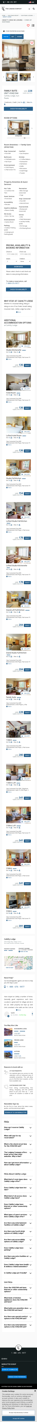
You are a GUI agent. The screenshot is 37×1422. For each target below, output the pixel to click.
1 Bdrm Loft (11, 783)
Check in (9, 252)
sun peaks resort (13, 15)
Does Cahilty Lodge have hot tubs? (15, 1189)
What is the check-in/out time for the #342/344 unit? (15, 1145)
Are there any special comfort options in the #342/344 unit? (16, 1317)
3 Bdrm (9, 911)
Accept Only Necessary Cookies (18, 1412)
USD (32, 2)
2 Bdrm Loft (11, 826)
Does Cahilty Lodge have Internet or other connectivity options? (15, 1206)
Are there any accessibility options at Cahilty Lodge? (14, 1241)
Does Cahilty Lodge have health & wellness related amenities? (16, 1266)
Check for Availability (18, 109)
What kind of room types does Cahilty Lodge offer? (15, 1180)
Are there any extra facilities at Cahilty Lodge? (16, 1257)
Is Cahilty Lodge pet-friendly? (15, 1273)
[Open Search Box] (34, 9)
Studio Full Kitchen (13, 478)
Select (27, 365)
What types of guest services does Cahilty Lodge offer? (15, 1216)
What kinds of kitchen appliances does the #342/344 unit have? (15, 1300)
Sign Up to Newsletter (10, 1369)
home (3, 15)
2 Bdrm (9, 868)
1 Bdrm (9, 740)
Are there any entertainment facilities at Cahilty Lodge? (15, 1224)
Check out (22, 252)
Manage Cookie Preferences (17, 1377)
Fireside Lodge (19, 1040)
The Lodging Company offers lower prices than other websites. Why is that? (15, 1154)
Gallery (27, 346)
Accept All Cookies (18, 1418)
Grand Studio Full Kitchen (16, 653)
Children (22, 259)
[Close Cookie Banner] (35, 1391)
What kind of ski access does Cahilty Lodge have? (15, 1197)
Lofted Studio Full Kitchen (16, 521)
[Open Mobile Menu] (29, 8)
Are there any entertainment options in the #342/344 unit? (15, 1326)
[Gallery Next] (33, 77)
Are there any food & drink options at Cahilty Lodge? (14, 1232)
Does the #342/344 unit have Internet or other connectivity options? (15, 1290)
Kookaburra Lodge (20, 1028)
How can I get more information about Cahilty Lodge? (16, 1164)
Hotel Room (11, 393)
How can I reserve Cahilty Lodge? (14, 1128)
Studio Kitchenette (13, 350)
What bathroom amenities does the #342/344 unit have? (16, 1309)
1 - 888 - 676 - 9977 (18, 1353)
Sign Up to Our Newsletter (16, 1112)
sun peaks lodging (27, 15)
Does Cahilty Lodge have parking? (13, 1249)
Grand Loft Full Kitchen (15, 610)
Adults (8, 259)
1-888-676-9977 (12, 283)
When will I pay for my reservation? (12, 1137)
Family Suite (11, 697)
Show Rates (18, 266)
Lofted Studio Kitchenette (16, 566)
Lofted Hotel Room (14, 436)
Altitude (17, 1051)
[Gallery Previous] (3, 77)
